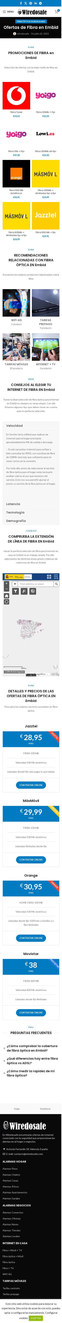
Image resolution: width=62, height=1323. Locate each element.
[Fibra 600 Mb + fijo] (45, 216)
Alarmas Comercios (13, 1212)
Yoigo (17, 1108)
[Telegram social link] (40, 3)
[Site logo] (32, 11)
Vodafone (45, 1108)
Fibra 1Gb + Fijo (16, 151)
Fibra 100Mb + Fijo (45, 112)
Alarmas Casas (10, 1180)
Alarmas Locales (11, 1236)
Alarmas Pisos (10, 1168)
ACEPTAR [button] (36, 1318)
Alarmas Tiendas (11, 1230)
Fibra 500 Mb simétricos (16, 192)
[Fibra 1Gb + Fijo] (16, 134)
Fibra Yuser (16, 112)
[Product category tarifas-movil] (16, 352)
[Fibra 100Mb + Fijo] (45, 95)
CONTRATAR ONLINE (31, 785)
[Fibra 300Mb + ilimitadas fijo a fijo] (45, 173)
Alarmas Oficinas (12, 1218)
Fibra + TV (8, 1268)
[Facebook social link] (21, 3)
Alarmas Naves (10, 1224)
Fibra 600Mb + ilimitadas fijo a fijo (16, 234)
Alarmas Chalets (11, 1174)
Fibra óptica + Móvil (13, 1256)
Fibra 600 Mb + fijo (46, 232)
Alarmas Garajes (11, 1198)
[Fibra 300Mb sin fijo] (45, 134)
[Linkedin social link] (35, 3)
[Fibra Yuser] (16, 95)
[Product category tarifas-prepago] (45, 310)
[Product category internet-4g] (16, 308)
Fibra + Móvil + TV (12, 1250)
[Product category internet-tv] (45, 352)
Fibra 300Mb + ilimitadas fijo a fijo (45, 192)
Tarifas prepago (11, 1294)
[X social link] (25, 3)
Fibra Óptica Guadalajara (31, 21)
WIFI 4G (7, 1274)
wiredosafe (23, 33)
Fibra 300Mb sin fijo (45, 151)
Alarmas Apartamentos (15, 1192)
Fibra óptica (9, 1262)
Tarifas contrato (11, 1288)
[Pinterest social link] (30, 3)
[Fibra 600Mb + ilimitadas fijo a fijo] (16, 216)
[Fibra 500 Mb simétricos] (16, 173)
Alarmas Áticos (11, 1186)
